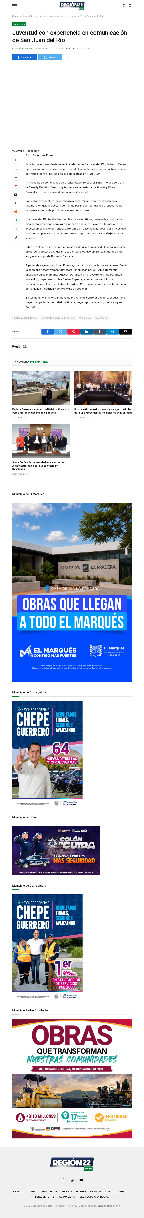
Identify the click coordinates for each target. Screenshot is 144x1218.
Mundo (81, 1191)
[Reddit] (15, 211)
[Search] (130, 6)
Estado (18, 1191)
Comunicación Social (25, 318)
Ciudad (32, 1191)
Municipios (19, 24)
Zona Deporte (45, 1197)
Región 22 (20, 48)
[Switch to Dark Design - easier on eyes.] (124, 5)
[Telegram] (15, 220)
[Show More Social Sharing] (66, 57)
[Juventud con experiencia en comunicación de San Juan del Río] (72, 104)
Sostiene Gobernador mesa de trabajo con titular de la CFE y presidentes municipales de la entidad (103, 411)
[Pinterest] (15, 185)
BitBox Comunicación (109, 1205)
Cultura (120, 1191)
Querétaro (101, 318)
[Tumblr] (15, 203)
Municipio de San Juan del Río (58, 318)
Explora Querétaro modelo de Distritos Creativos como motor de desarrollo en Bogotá (41, 411)
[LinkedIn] (15, 177)
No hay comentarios (66, 48)
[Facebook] (15, 160)
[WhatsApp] (15, 228)
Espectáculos (100, 1191)
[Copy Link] (15, 237)
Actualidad (67, 1197)
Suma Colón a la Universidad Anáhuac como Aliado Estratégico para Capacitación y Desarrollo (38, 465)
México (67, 1191)
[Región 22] (72, 5)
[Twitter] (15, 168)
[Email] (15, 194)
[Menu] (14, 6)
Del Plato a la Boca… (94, 1197)
